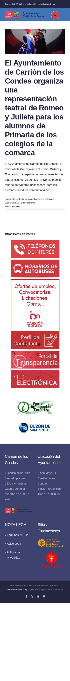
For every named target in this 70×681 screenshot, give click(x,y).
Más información (12, 206)
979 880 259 (17, 4)
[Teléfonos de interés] (35, 242)
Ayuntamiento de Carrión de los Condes (26, 199)
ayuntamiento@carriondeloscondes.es (40, 4)
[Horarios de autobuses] (35, 262)
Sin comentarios (28, 203)
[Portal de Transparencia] (35, 353)
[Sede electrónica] (35, 372)
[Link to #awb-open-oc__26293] (55, 15)
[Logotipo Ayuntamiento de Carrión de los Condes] (24, 11)
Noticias (15, 203)
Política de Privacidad (13, 555)
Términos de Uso (17, 535)
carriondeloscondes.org (17, 589)
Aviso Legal (14, 543)
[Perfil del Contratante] (35, 281)
